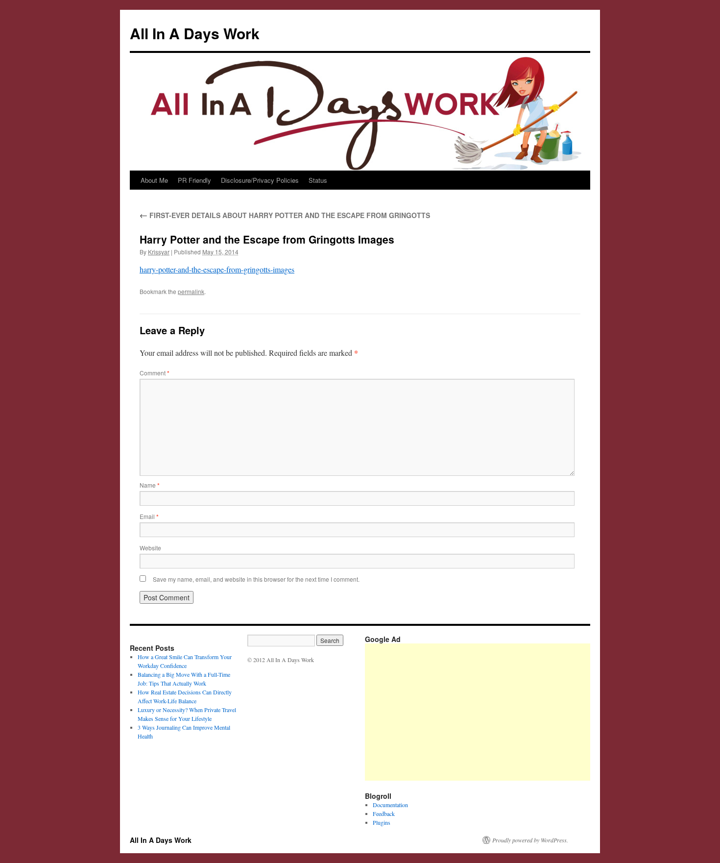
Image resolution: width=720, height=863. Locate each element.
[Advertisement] (542, 712)
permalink (191, 291)
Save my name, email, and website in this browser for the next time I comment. (256, 579)
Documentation (390, 805)
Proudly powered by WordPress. (530, 840)
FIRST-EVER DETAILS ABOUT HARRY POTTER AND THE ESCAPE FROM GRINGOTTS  (286, 215)
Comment (154, 373)
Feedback (384, 813)
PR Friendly (194, 180)
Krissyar (158, 251)
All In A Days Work (195, 33)
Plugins (381, 822)
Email (149, 516)
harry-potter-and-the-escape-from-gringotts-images (217, 269)
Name (150, 485)
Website (150, 547)
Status (318, 180)
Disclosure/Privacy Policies (260, 180)
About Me (154, 180)
